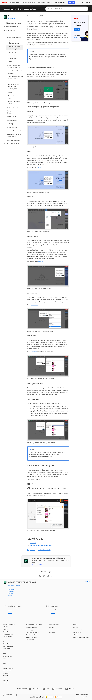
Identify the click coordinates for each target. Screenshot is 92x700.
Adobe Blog (5, 682)
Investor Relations (7, 670)
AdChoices (87, 697)
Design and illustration (8, 634)
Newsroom (5, 666)
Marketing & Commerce (44, 2)
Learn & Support (59, 2)
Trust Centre (5, 675)
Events (4, 663)
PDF (4, 639)
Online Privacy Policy (44, 550)
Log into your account (7, 656)
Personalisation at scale (31, 627)
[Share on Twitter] (44, 576)
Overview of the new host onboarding (41, 545)
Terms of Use (76, 694)
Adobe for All (6, 680)
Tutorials (10, 595)
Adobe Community (77, 632)
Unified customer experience (32, 632)
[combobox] (66, 9)
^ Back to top (87, 581)
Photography (5, 631)
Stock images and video (8, 646)
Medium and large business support (80, 637)
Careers (4, 661)
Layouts (40, 261)
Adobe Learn (75, 634)
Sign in (88, 2)
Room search (34, 305)
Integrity (5, 678)
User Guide (10, 593)
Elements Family (6, 643)
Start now (53, 613)
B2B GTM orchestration (31, 637)
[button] (82, 2)
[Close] (72, 696)
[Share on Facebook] (40, 576)
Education (51, 627)
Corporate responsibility (8, 668)
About (4, 658)
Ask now (10, 613)
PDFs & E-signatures (28, 2)
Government (52, 632)
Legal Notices (31, 550)
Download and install (77, 630)
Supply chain (5, 673)
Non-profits (51, 630)
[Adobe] (3, 2)
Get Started (10, 591)
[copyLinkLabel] (52, 576)
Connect (10, 16)
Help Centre (75, 627)
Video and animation (7, 636)
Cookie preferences (84, 694)
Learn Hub (34, 352)
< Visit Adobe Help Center (14, 585)
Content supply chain (30, 630)
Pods (39, 167)
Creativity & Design (14, 2)
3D (3, 641)
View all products (7, 648)
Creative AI (5, 629)
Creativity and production (31, 634)
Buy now (71, 2)
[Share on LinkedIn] (48, 576)
